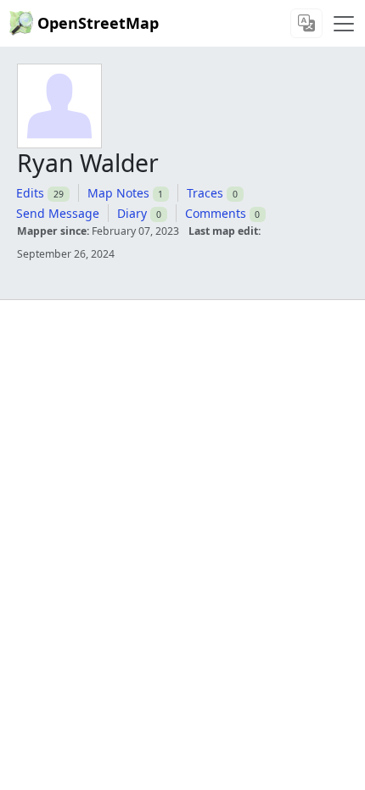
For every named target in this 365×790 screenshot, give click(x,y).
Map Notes (118, 193)
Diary (132, 213)
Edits (30, 193)
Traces (205, 193)
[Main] (344, 23)
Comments (215, 213)
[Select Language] (306, 23)
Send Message (57, 213)
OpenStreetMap (98, 23)
